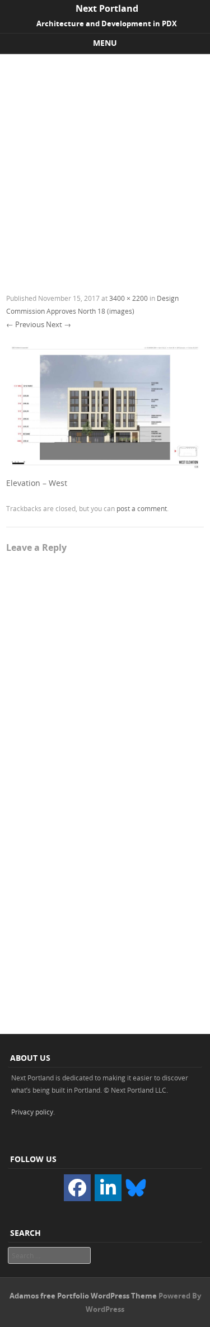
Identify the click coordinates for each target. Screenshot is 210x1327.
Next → (58, 324)
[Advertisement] (105, 165)
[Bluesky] (135, 1186)
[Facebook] (77, 1187)
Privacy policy (32, 1111)
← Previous (25, 324)
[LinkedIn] (108, 1187)
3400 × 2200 (128, 298)
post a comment (141, 508)
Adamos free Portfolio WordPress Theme (83, 1296)
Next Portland (107, 8)
